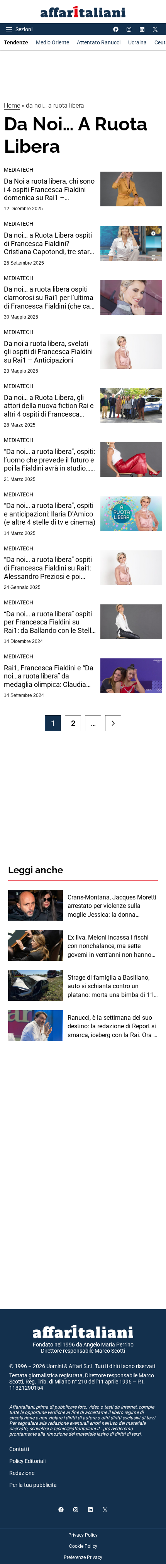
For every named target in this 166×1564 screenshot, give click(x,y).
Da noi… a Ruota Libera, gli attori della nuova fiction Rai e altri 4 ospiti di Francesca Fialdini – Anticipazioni (49, 405)
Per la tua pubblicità (33, 1485)
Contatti (19, 1449)
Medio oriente (52, 42)
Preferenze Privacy (83, 1557)
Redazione (21, 1473)
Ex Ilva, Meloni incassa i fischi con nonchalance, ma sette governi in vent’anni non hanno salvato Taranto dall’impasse (109, 946)
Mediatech (18, 170)
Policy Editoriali (27, 1461)
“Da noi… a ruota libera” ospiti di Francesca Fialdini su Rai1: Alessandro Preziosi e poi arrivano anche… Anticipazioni (49, 567)
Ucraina (137, 42)
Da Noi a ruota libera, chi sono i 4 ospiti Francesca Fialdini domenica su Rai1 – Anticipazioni (49, 189)
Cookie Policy (83, 1546)
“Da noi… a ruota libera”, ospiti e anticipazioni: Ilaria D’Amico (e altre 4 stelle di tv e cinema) (49, 513)
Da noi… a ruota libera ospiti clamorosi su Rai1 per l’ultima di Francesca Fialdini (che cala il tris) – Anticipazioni (49, 297)
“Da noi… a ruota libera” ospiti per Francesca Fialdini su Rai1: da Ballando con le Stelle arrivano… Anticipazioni (49, 622)
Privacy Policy (83, 1535)
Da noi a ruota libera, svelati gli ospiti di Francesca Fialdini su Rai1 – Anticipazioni (48, 351)
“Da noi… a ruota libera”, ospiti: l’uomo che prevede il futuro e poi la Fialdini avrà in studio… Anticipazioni (49, 459)
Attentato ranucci (98, 42)
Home (12, 105)
